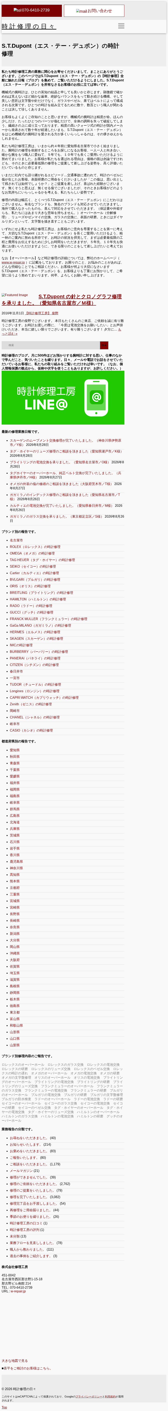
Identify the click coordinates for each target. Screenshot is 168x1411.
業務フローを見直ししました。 (33, 1243)
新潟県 (15, 933)
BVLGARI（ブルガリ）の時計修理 (35, 579)
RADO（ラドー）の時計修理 (31, 606)
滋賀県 (15, 979)
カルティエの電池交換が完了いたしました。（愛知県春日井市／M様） (62, 505)
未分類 (15, 1236)
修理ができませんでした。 (29, 1177)
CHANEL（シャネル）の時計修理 (35, 717)
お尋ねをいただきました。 (29, 1138)
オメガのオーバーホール (49, 1073)
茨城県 (15, 835)
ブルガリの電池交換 (46, 1094)
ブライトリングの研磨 (93, 1082)
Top (4, 1407)
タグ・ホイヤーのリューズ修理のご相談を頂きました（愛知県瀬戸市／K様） (67, 451)
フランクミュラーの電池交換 (46, 1090)
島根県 (15, 986)
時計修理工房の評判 (24, 1230)
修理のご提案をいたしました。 (33, 1190)
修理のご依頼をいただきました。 (34, 1184)
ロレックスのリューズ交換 (50, 1069)
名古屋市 (16, 540)
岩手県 (15, 848)
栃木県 (15, 999)
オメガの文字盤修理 (16, 1077)
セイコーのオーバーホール (21, 1103)
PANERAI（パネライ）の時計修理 (35, 658)
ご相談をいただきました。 (29, 1164)
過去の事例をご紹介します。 (31, 1256)
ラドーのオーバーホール (52, 1099)
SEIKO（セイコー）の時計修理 (33, 566)
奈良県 (15, 927)
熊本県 (15, 881)
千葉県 (15, 769)
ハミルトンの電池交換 (57, 1116)
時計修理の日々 (29, 26)
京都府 (15, 888)
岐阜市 (15, 724)
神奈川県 (16, 868)
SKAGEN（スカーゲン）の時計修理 (36, 638)
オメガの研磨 (110, 1073)
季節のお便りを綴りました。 (31, 1216)
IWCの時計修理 (21, 645)
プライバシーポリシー (89, 1396)
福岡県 (15, 789)
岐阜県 (15, 802)
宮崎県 (15, 907)
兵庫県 (15, 828)
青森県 (15, 763)
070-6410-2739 (36, 10)
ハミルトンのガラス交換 (20, 1116)
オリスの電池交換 (87, 1077)
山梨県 (15, 1045)
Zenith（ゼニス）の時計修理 (31, 704)
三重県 (15, 894)
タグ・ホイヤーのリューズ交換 (51, 1112)
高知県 (15, 874)
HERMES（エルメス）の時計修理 (35, 632)
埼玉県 (15, 973)
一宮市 (15, 678)
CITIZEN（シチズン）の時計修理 (34, 665)
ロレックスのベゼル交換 (92, 1069)
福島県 (15, 796)
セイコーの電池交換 (95, 1103)
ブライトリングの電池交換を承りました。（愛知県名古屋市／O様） (60, 462)
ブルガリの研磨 (75, 1094)
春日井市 (16, 671)
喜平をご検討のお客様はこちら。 (28, 1368)
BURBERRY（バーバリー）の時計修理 (39, 651)
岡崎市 (15, 710)
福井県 (15, 783)
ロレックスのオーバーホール (23, 1064)
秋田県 (15, 756)
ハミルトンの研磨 (90, 1116)
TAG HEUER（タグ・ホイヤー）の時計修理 (42, 560)
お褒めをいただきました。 (29, 1151)
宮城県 (15, 901)
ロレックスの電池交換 (103, 1064)
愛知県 (15, 750)
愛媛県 (15, 776)
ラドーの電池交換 (87, 1099)
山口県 (15, 1038)
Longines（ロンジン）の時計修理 (34, 691)
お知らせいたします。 (26, 1144)
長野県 (15, 914)
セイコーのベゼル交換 (34, 1107)
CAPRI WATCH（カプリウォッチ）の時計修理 (44, 697)
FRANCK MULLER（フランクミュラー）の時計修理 (48, 619)
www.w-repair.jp (13, 262)
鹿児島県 (16, 861)
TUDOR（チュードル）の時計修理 (35, 684)
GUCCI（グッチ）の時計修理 (31, 612)
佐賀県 (15, 966)
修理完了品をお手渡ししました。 (34, 1203)
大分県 (15, 940)
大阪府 (15, 960)
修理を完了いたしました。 (29, 1197)
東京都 (15, 1012)
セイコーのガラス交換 (60, 1103)
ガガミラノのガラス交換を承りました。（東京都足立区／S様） (57, 516)
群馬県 (15, 809)
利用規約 (110, 1396)
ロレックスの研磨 (15, 1069)
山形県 (15, 1032)
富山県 (15, 1019)
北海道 (15, 822)
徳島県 (15, 1006)
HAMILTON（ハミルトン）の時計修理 (38, 599)
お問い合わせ (99, 10)
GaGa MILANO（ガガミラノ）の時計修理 (40, 625)
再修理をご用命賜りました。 (31, 1210)
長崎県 (15, 920)
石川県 (15, 842)
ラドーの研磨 (113, 1099)
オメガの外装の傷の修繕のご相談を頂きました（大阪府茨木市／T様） (62, 484)
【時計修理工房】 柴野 (41, 313)
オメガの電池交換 (83, 1073)
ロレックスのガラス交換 (66, 1064)
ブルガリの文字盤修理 (106, 1094)
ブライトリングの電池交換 (54, 1082)
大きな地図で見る (15, 1360)
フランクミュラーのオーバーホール (67, 1086)
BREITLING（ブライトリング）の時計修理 (41, 592)
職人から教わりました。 (28, 1249)
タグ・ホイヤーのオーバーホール (78, 1107)
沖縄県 (15, 953)
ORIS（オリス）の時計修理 (30, 586)
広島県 (15, 815)
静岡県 (15, 992)
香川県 (15, 855)
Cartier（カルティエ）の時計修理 (34, 573)
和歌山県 (16, 1025)
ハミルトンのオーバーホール (98, 1112)
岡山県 (15, 947)
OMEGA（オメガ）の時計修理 (32, 553)
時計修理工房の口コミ (26, 1223)
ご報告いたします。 (24, 1157)
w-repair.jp (18, 1291)
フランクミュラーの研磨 (88, 1090)
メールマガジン (21, 1170)
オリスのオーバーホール (52, 1077)
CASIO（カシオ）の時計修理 (31, 730)
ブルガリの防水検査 (16, 1099)
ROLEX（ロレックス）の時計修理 (35, 547)
